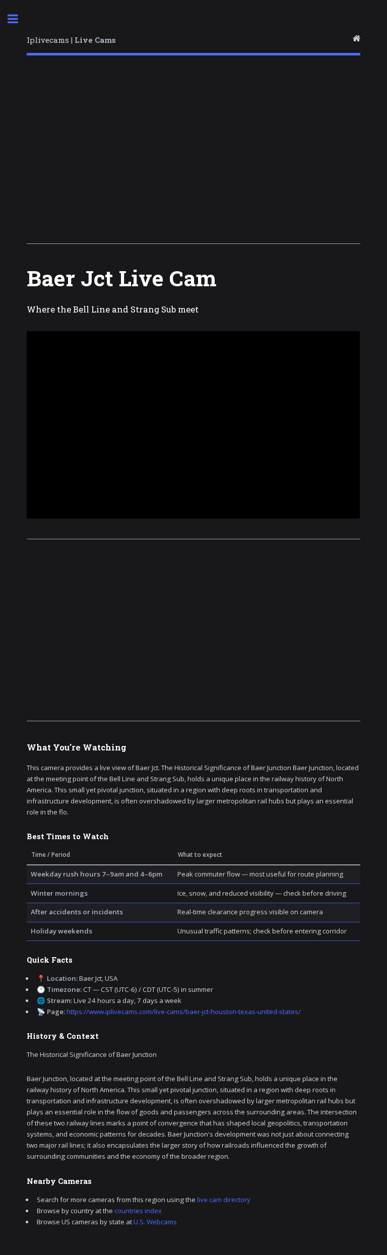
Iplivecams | (71, 40)
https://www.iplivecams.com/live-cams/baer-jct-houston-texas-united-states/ (184, 1011)
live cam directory (223, 1199)
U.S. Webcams (155, 1221)
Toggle (18, 19)
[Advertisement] (193, 152)
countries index (138, 1210)
